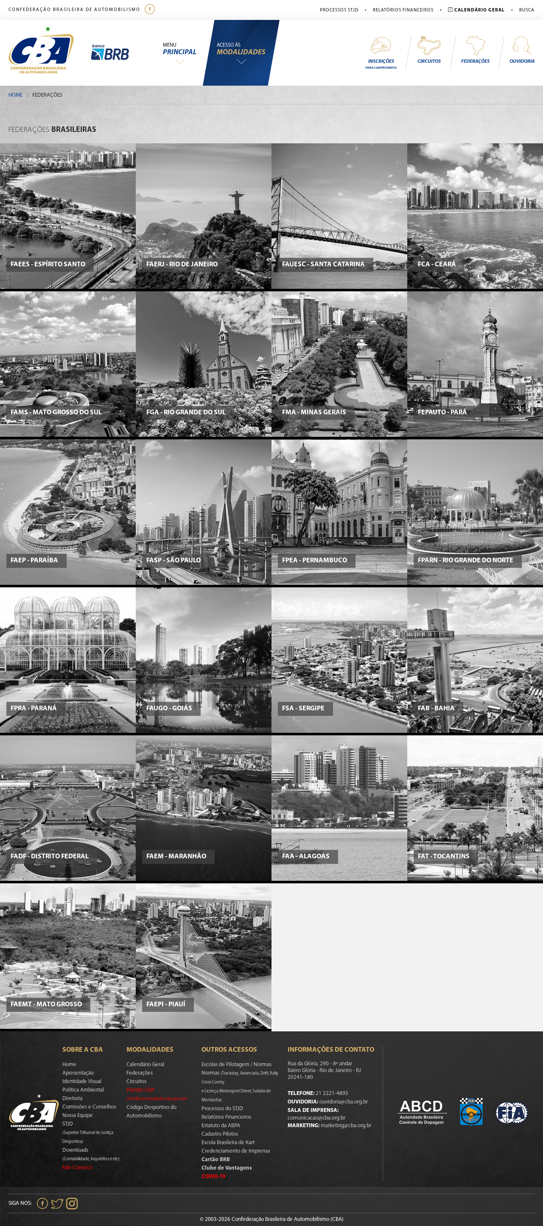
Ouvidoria (522, 61)
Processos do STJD (222, 1108)
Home (15, 95)
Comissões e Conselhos (89, 1107)
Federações (475, 61)
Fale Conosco (77, 1167)
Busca (527, 10)
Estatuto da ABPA (221, 1125)
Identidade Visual (81, 1081)
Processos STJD (339, 10)
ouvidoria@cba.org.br (343, 1102)
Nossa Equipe (77, 1115)
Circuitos (429, 61)
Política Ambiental (83, 1090)
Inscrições (381, 64)
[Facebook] (151, 10)
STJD (87, 1132)
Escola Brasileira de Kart (228, 1142)
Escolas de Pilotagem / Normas (237, 1064)
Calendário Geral (145, 1064)
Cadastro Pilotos (220, 1134)
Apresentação (78, 1073)
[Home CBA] (49, 53)
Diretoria (72, 1098)
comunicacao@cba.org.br (316, 1118)
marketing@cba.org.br (346, 1125)
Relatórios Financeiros (403, 10)
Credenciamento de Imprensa (236, 1151)
